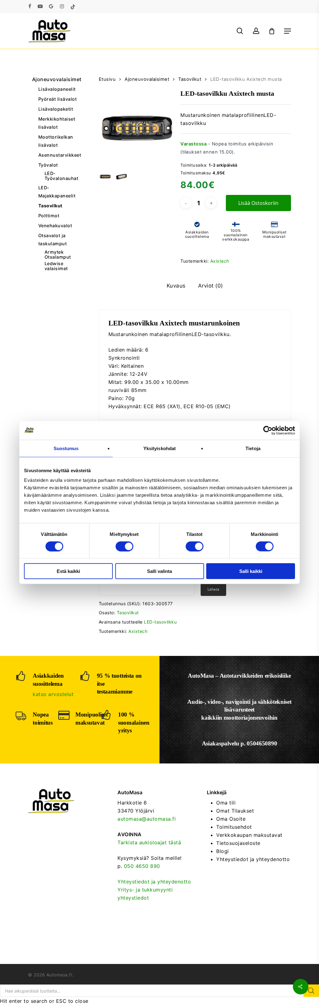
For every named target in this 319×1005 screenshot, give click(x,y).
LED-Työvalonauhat (62, 176)
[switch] (124, 546)
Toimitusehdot (234, 827)
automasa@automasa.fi (146, 819)
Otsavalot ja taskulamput (52, 239)
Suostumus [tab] (66, 448)
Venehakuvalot (55, 225)
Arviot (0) (210, 286)
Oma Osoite (230, 819)
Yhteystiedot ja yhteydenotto (154, 881)
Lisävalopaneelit (57, 89)
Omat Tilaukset (235, 811)
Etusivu (107, 79)
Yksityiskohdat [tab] (159, 448)
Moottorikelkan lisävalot (55, 141)
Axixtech (219, 261)
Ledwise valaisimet (56, 266)
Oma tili (226, 803)
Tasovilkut (50, 205)
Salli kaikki (250, 571)
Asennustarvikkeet (58, 155)
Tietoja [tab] (252, 448)
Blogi (222, 851)
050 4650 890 (142, 866)
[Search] (311, 990)
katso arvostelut (53, 694)
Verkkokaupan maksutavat (249, 835)
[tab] (176, 286)
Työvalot (48, 165)
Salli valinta (159, 571)
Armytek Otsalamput (58, 255)
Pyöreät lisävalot (57, 99)
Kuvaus (176, 286)
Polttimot (49, 215)
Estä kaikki (68, 571)
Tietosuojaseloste (238, 843)
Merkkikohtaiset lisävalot (56, 123)
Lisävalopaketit (55, 109)
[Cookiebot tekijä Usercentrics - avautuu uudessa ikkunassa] (267, 430)
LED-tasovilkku (160, 622)
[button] (287, 31)
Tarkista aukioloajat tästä (149, 842)
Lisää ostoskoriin (258, 203)
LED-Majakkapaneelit (57, 191)
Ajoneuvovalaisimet (55, 79)
